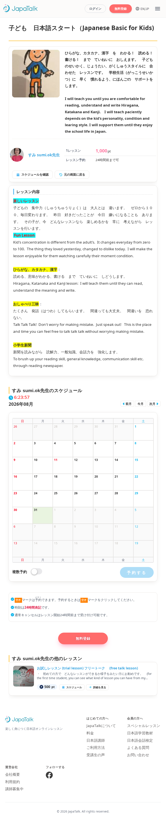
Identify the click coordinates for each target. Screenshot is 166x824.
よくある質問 (138, 747)
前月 (128, 404)
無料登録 (121, 8)
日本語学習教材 (140, 732)
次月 (152, 404)
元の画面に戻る (74, 174)
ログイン (95, 8)
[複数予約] (37, 571)
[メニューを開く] (158, 9)
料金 (90, 732)
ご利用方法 (95, 747)
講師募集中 (14, 788)
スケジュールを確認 (35, 174)
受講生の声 (95, 754)
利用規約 (12, 781)
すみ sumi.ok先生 (44, 154)
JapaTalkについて (101, 725)
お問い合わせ (138, 754)
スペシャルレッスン (143, 725)
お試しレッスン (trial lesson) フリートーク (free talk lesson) (87, 668)
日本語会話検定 (140, 740)
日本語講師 (95, 740)
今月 (140, 404)
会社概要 (12, 774)
